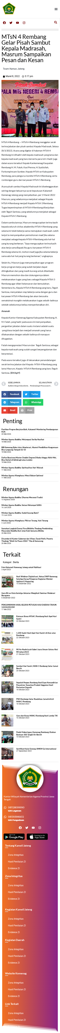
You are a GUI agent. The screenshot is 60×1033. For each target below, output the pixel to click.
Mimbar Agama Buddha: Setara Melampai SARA (21, 505)
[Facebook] (4, 23)
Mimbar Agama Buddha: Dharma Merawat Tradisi (22, 497)
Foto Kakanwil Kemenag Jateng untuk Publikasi (21, 567)
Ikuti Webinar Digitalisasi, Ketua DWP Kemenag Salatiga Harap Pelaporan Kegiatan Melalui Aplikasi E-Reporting (36, 578)
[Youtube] (17, 23)
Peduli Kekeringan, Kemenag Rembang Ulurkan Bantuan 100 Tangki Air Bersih (36, 733)
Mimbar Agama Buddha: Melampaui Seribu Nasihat (22, 439)
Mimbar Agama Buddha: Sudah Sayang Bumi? (20, 513)
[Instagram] (24, 23)
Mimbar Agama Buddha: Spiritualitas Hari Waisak (22, 467)
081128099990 (16, 807)
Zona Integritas (15, 855)
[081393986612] (5, 816)
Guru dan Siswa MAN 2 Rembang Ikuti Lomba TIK (37, 715)
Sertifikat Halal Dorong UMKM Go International (36, 749)
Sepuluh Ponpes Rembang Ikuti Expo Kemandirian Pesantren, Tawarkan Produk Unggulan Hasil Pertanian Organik (37, 685)
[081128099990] (5, 807)
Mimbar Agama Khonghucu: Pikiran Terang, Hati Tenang (24, 520)
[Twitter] (11, 23)
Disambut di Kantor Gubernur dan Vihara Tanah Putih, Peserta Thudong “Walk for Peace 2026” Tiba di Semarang (27, 540)
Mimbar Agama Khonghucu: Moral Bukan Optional (22, 475)
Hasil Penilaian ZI (17, 861)
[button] (56, 9)
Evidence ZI (14, 868)
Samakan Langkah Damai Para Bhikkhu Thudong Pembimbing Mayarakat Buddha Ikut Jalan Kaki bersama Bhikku (27, 529)
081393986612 (16, 816)
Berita (16, 562)
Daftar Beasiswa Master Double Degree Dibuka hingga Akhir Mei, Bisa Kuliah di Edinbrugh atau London (29, 458)
